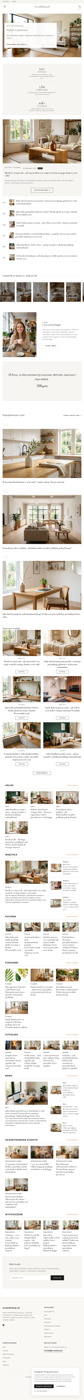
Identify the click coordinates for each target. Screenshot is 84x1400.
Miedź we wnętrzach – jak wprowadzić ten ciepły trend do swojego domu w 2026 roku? (25, 891)
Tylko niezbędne (40, 1391)
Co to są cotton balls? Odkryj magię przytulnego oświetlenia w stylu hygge (42, 1167)
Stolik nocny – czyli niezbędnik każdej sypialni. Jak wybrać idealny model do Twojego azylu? (32, 1062)
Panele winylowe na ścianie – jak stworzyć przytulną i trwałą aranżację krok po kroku (42, 991)
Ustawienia (61, 1386)
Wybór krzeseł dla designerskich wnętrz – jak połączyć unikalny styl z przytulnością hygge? (32, 1241)
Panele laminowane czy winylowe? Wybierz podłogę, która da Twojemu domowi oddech (16, 1023)
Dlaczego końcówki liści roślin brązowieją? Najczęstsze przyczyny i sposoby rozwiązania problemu (15, 992)
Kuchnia (8, 934)
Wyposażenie (10, 1232)
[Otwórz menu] (5, 6)
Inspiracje (47, 1319)
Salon (7, 806)
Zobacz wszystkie (71, 415)
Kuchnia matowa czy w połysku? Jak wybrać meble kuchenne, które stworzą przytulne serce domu (51, 943)
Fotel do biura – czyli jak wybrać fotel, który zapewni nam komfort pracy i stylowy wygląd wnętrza (70, 1111)
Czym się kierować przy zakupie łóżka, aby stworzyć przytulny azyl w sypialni (51, 1060)
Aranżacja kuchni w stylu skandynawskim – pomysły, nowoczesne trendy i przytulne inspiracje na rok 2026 (22, 757)
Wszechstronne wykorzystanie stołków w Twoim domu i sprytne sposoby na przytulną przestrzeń (66, 1169)
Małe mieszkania (8, 1354)
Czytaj (22, 671)
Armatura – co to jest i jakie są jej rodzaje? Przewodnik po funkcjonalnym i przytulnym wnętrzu (12, 1243)
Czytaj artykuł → (42, 190)
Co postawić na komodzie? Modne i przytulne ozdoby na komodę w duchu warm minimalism (16, 1168)
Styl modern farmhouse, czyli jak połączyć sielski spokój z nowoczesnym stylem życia (71, 904)
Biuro (7, 1107)
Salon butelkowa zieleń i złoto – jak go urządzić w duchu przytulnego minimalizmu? (15, 813)
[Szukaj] (79, 6)
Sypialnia (8, 1052)
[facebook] (3, 1325)
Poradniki (8, 984)
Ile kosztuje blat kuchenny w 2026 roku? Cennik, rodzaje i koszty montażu (33, 482)
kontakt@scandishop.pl (53, 1350)
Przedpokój (6, 1358)
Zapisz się (57, 1277)
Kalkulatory (48, 1336)
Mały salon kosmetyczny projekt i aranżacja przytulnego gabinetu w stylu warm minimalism (62, 664)
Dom (45, 1315)
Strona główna (49, 1311)
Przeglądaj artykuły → (17, 44)
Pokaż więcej (42, 773)
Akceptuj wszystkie (44, 1386)
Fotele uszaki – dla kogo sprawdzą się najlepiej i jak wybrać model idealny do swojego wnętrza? (16, 843)
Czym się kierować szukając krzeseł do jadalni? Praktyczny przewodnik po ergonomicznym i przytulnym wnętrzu (70, 1243)
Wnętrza (8, 887)
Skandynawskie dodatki (13, 1161)
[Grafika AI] (55, 868)
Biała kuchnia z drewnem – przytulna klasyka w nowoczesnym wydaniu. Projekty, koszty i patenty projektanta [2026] (70, 945)
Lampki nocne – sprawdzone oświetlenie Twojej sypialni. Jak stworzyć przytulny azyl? (13, 1062)
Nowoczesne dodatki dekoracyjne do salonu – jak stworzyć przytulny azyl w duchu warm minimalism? (16, 1201)
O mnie (14, 1)
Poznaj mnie (50, 346)
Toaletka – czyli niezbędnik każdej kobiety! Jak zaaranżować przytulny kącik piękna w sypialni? (70, 1062)
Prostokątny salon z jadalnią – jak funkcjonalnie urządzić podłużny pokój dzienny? (37, 548)
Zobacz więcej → (73, 785)
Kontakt (6, 1)
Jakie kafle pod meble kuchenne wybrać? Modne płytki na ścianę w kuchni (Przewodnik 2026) (21, 710)
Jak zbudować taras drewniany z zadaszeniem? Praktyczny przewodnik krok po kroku (67, 991)
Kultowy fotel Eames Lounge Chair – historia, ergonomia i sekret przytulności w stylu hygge (41, 813)
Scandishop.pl (42, 6)
